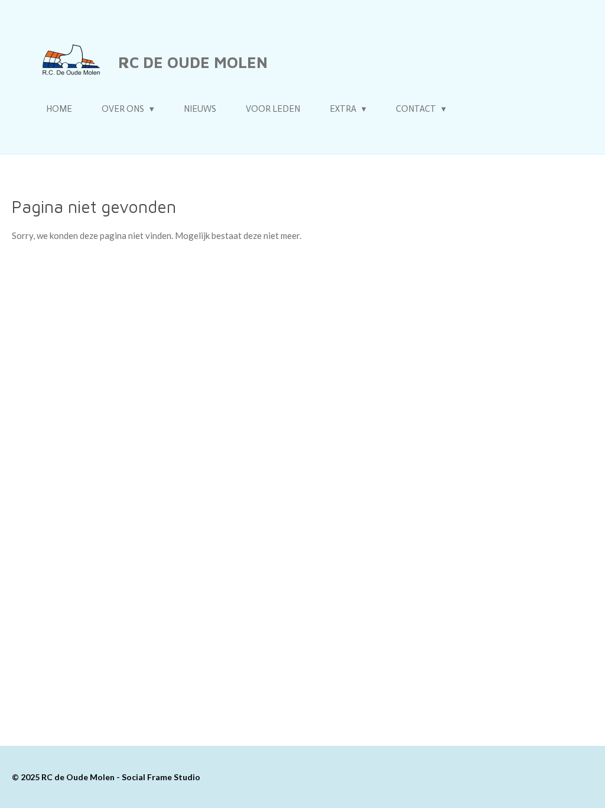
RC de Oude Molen (193, 62)
